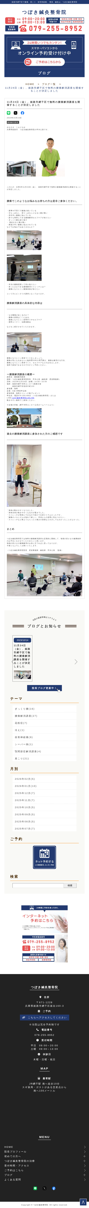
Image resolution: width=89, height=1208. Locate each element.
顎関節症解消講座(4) (28, 751)
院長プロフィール (15, 1151)
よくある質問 (12, 1179)
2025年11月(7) (25, 800)
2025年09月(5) (25, 814)
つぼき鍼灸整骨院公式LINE (22, 398)
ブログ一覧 (49, 84)
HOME (29, 84)
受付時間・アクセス (16, 1165)
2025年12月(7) (25, 793)
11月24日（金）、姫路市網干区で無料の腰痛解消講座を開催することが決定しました (43, 103)
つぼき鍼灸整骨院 (44, 12)
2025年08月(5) (25, 821)
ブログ (8, 1175)
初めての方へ (12, 1156)
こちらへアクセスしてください (47, 1017)
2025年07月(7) (25, 828)
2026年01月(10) (26, 786)
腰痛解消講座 (13, 122)
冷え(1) (20, 730)
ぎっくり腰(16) (25, 709)
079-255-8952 (44, 1035)
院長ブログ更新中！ (44, 688)
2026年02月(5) (25, 779)
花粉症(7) (21, 723)
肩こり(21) (22, 758)
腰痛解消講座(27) (26, 716)
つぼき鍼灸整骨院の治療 (19, 1161)
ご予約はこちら (14, 1170)
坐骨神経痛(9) (24, 737)
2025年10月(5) (25, 807)
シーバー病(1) (24, 744)
